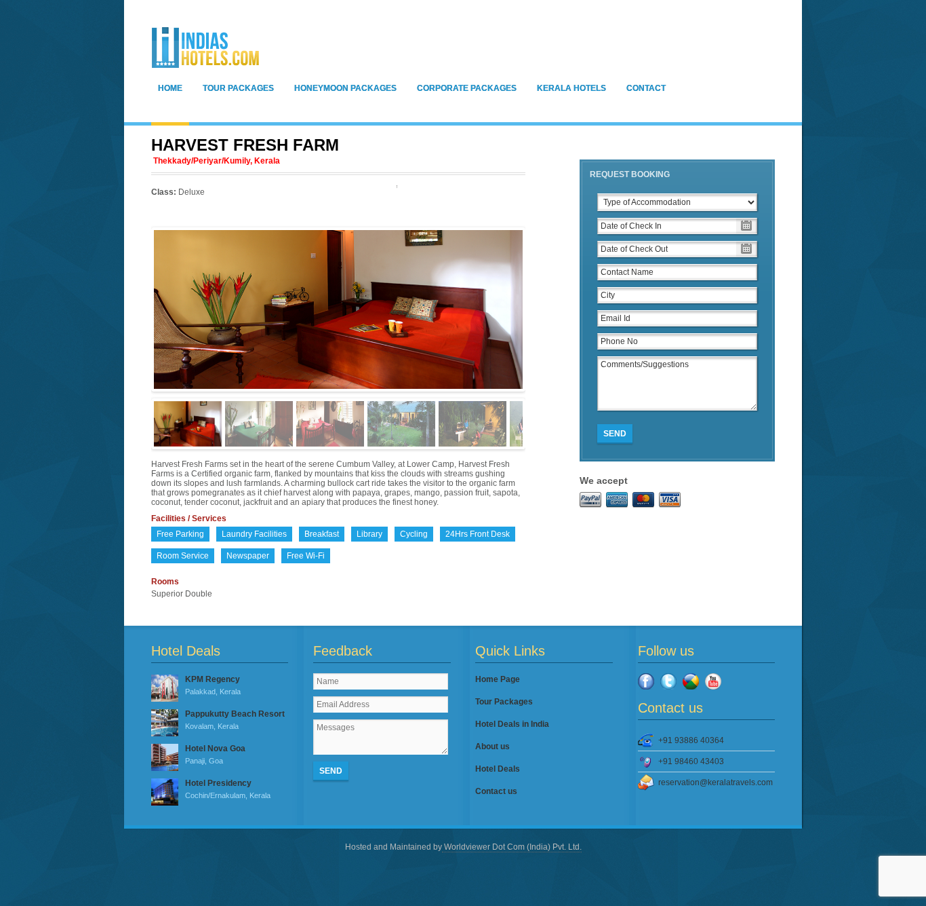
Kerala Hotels (571, 88)
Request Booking (630, 174)
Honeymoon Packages (345, 88)
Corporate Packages (467, 88)
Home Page (497, 679)
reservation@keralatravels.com (715, 782)
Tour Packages (238, 88)
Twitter (668, 681)
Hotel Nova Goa (215, 754)
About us (492, 746)
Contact (646, 88)
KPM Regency (213, 685)
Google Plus (691, 681)
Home (170, 88)
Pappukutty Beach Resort (235, 719)
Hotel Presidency (227, 788)
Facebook (646, 681)
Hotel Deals (497, 769)
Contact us (496, 791)
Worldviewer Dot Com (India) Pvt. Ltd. (512, 847)
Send (614, 433)
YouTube (713, 681)
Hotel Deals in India (512, 724)
